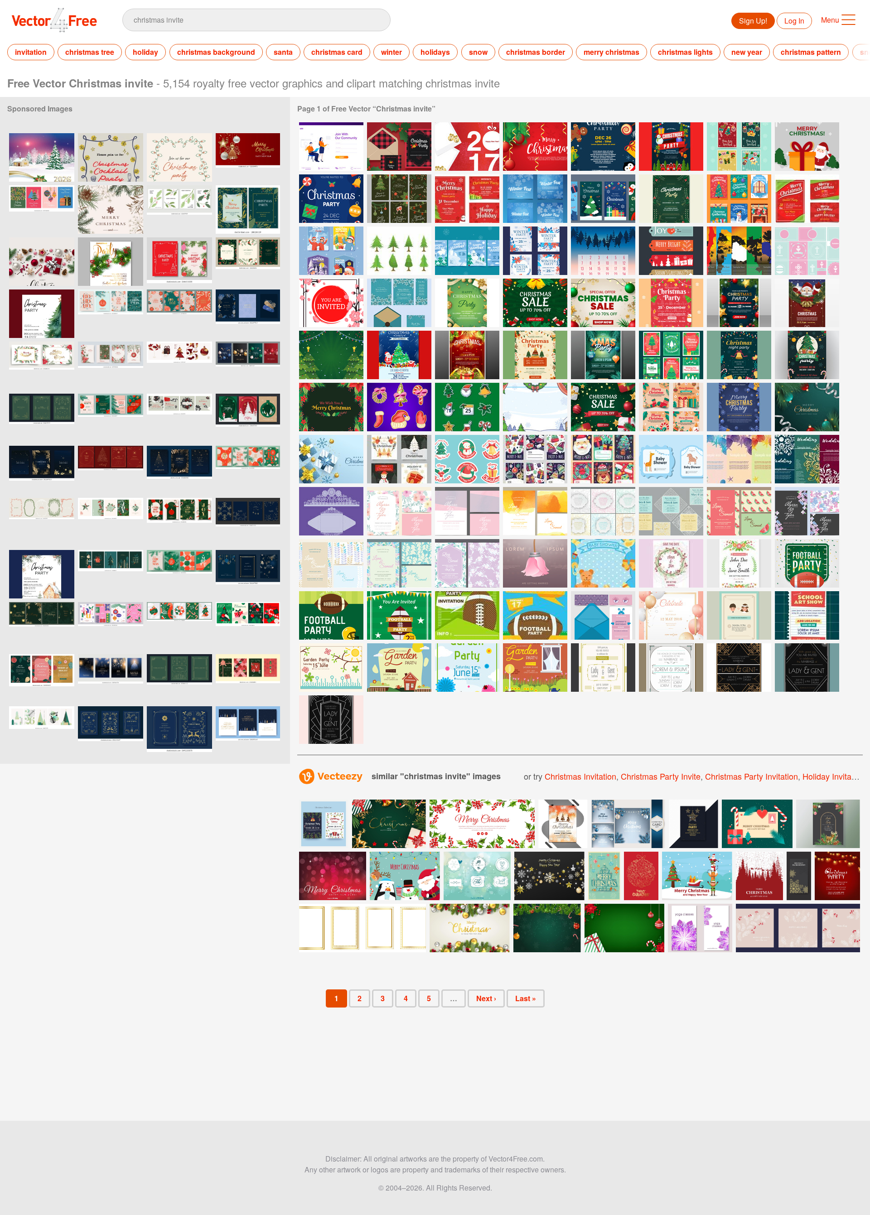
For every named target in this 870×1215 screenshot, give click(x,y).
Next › (486, 998)
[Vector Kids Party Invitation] (603, 615)
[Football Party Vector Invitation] (331, 615)
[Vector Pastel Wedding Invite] (331, 563)
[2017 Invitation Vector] (467, 146)
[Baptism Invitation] (807, 251)
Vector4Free (55, 20)
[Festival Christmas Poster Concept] (399, 355)
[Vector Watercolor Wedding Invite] (535, 511)
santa (283, 52)
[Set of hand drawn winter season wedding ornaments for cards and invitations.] (477, 876)
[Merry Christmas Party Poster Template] (739, 407)
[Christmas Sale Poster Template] (535, 303)
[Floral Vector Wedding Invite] (399, 511)
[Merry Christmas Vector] (807, 146)
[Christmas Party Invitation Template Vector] (399, 146)
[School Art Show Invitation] (807, 615)
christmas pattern (811, 52)
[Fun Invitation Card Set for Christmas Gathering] (739, 198)
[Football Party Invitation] (467, 615)
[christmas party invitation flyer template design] (693, 824)
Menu (830, 19)
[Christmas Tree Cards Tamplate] (671, 355)
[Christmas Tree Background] (331, 355)
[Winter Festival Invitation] (535, 198)
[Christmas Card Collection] (399, 459)
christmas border (535, 52)
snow (478, 52)
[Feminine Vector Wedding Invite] (467, 511)
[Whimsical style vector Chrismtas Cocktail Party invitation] (110, 157)
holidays (435, 52)
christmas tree (89, 52)
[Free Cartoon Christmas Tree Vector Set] (399, 251)
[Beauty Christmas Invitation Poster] (603, 146)
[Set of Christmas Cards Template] (671, 407)
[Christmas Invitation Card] (739, 146)
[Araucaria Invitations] (739, 251)
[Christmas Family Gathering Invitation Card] (399, 198)
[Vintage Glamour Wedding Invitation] (671, 667)
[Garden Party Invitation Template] (331, 667)
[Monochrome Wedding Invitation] (331, 719)
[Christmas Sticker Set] (467, 407)
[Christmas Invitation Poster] (671, 146)
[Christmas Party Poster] (671, 303)
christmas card (336, 52)
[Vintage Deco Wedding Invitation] (807, 667)
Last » (525, 998)
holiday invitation (833, 776)
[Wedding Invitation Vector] (739, 563)
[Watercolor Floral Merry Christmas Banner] (482, 824)
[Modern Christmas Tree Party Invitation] (41, 313)
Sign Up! (753, 20)
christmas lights (685, 52)
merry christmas (611, 52)
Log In (794, 20)
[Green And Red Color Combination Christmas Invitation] (807, 198)
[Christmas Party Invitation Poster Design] (331, 198)
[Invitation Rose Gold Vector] (671, 615)
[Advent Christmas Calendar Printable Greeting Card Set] (603, 251)
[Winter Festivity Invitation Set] (467, 251)
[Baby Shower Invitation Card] (671, 459)
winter (391, 52)
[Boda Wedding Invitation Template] (535, 563)
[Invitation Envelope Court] (331, 511)
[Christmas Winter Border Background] (535, 407)
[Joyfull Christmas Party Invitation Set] (467, 198)
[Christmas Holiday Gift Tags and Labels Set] (671, 251)
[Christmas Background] (535, 146)
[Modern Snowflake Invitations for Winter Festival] (399, 303)
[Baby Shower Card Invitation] (603, 563)
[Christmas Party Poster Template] (467, 303)
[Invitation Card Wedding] (807, 459)
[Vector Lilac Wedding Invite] (467, 563)
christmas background (216, 52)
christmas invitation (580, 776)
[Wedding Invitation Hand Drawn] (671, 563)
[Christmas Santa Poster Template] (807, 303)
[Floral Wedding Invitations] (603, 511)
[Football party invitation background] (807, 563)
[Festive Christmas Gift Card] (535, 459)
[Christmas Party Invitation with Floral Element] (671, 198)
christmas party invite (661, 776)
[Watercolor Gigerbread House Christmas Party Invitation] (41, 574)
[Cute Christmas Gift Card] (603, 459)
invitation (31, 52)
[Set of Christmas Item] (399, 407)
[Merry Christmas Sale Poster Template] (603, 407)
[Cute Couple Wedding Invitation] (739, 615)
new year (746, 52)
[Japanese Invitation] (331, 303)
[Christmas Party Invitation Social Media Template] (603, 198)
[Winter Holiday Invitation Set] (331, 251)
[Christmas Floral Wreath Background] (331, 407)
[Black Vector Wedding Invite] (807, 511)
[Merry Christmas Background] (807, 407)
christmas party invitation (751, 776)
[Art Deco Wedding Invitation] (739, 667)
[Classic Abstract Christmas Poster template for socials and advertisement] (41, 678)
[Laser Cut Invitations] (671, 511)
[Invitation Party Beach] (739, 459)
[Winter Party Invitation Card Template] (535, 251)
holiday (145, 52)
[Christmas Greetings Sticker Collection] (467, 459)
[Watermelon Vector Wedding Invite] (739, 511)
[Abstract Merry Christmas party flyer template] (563, 824)
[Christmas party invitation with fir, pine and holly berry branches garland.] (110, 261)
